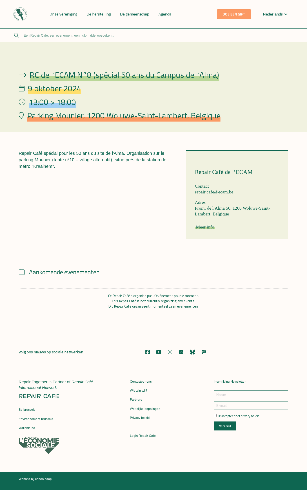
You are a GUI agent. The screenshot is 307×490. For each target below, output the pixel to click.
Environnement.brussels (36, 419)
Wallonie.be (27, 428)
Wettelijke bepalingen (145, 408)
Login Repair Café (143, 435)
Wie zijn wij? (138, 390)
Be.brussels (27, 409)
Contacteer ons (141, 381)
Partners (136, 399)
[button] (147, 352)
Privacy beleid (140, 417)
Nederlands (273, 14)
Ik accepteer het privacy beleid (239, 416)
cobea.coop (43, 479)
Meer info (205, 226)
